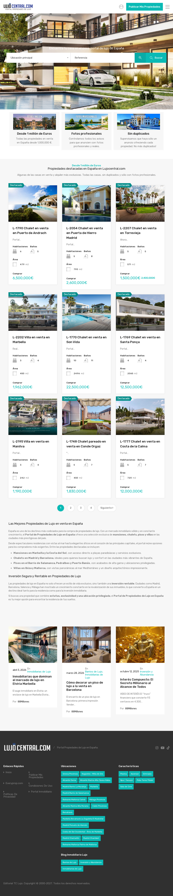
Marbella (94, 787)
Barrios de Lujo (93, 671)
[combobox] (38, 58)
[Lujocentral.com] (18, 9)
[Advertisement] (28, 827)
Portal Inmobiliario (41, 791)
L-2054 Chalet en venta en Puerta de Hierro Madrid (84, 233)
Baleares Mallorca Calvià (74, 800)
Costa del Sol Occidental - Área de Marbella (82, 832)
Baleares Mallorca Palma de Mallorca (80, 844)
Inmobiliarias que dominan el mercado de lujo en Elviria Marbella (32, 680)
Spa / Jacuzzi (126, 780)
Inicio (9, 772)
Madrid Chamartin (71, 838)
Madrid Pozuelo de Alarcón (75, 825)
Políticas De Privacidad (10, 795)
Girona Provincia (70, 774)
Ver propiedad (32, 214)
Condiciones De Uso (40, 786)
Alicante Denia (69, 780)
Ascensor (135, 774)
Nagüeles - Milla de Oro (92, 774)
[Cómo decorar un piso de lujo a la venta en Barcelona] (86, 661)
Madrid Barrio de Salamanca (76, 793)
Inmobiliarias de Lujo (39, 671)
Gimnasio (147, 774)
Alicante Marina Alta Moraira (75, 806)
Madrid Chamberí (91, 838)
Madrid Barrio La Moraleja (74, 787)
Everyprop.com (14, 783)
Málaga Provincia (97, 800)
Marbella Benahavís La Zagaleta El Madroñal (83, 819)
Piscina (123, 774)
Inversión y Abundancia (147, 673)
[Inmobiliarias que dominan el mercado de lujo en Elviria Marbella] (32, 661)
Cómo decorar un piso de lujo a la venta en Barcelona (84, 686)
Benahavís (67, 812)
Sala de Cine (126, 787)
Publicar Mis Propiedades (144, 6)
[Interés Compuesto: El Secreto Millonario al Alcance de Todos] (140, 661)
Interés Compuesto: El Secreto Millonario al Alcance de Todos (136, 683)
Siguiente (106, 507)
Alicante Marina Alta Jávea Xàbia (95, 780)
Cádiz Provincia (99, 806)
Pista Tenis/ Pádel (145, 780)
